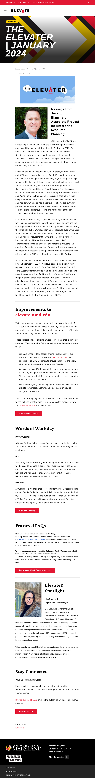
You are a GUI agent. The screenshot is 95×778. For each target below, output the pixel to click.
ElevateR (19, 728)
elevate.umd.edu (33, 314)
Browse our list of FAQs (26, 700)
